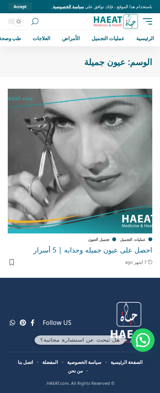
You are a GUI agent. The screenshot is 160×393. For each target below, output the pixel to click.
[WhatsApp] (12, 323)
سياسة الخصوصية (68, 6)
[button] (143, 340)
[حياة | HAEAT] (115, 21)
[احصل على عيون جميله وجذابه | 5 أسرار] (80, 161)
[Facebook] (33, 323)
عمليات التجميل (133, 239)
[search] (35, 22)
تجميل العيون (99, 239)
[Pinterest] (23, 323)
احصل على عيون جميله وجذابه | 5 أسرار (92, 249)
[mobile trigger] (145, 21)
